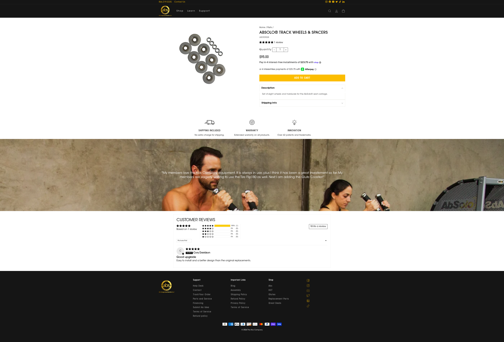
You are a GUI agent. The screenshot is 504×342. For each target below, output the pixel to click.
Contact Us (179, 2)
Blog (233, 286)
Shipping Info (269, 103)
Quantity (265, 50)
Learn (191, 11)
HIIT (271, 290)
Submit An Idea (201, 307)
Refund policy (200, 316)
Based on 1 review (187, 229)
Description (268, 88)
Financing (198, 303)
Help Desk (198, 286)
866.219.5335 (165, 2)
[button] (266, 42)
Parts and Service (202, 299)
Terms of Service (202, 312)
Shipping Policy (239, 294)
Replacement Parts (279, 299)
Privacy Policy (238, 303)
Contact (197, 290)
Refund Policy (238, 299)
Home (262, 28)
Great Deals (275, 303)
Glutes (272, 294)
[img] (193, 249)
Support (204, 11)
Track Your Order (202, 294)
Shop (180, 11)
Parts (269, 28)
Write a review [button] (318, 226)
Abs (270, 286)
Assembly (236, 290)
